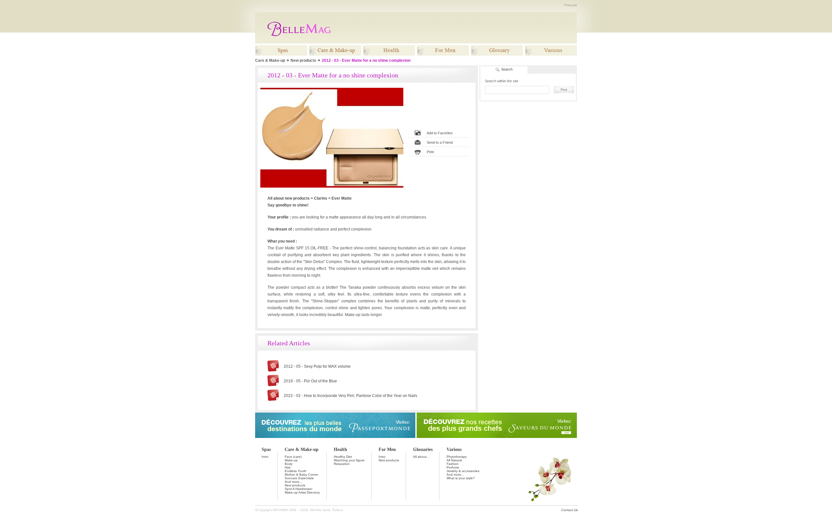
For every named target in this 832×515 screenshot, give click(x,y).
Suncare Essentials (299, 478)
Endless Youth (295, 471)
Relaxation (342, 464)
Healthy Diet (343, 456)
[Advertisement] (457, 27)
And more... (293, 481)
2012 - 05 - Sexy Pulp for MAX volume (317, 366)
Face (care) (293, 456)
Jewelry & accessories (463, 471)
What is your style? (461, 478)
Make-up (291, 460)
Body (288, 464)
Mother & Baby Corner (301, 474)
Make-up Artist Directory (302, 492)
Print (430, 152)
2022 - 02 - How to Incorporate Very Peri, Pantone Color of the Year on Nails (350, 395)
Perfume (453, 467)
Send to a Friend (440, 142)
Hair (288, 467)
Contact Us (569, 510)
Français (570, 5)
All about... (421, 456)
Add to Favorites (440, 133)
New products (303, 60)
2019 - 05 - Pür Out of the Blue (310, 381)
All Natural (454, 460)
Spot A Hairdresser (298, 489)
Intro (265, 456)
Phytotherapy (457, 456)
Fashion (453, 464)
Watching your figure (349, 460)
